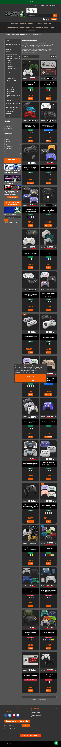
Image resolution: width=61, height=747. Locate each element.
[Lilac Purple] (50, 301)
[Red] (49, 555)
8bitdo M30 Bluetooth (48, 337)
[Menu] (36, 9)
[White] (30, 90)
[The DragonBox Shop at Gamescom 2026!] (12, 178)
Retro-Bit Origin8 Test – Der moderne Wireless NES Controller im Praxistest (11, 193)
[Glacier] (33, 217)
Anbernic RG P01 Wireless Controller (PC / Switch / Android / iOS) (48, 295)
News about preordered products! (12, 708)
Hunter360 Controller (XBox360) (30, 83)
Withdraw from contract (30, 735)
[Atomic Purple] (53, 555)
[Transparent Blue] (32, 132)
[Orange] (50, 174)
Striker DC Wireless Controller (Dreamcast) (48, 591)
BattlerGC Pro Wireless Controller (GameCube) (30, 210)
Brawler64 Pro (48, 548)
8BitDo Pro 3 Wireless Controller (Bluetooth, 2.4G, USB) (48, 464)
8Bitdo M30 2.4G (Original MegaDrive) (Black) (30, 168)
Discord (17, 715)
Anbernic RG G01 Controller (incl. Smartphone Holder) (30, 548)
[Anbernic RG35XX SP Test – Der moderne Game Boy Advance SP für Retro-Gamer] (12, 166)
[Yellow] (32, 555)
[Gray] (50, 259)
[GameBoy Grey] (49, 90)
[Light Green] (33, 386)
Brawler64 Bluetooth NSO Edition (48, 252)
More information (19, 372)
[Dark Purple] (29, 217)
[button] (51, 6)
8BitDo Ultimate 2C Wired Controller (48, 506)
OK (6, 220)
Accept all (30, 376)
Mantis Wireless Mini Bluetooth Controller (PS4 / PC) (30, 464)
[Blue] (48, 174)
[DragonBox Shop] (14, 14)
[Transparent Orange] (51, 639)
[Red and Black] (47, 90)
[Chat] (56, 743)
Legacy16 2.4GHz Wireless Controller (30, 295)
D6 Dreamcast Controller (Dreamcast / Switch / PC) (30, 252)
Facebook (5, 715)
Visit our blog (13, 197)
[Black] (28, 90)
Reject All (30, 380)
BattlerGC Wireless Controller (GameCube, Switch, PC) (48, 168)
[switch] (34, 12)
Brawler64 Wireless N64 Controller (48, 633)
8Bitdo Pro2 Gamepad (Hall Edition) (30, 422)
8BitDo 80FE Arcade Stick (30, 675)
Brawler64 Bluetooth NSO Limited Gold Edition (48, 379)
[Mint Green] (29, 386)
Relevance (25, 56)
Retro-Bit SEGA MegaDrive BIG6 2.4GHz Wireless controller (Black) (48, 210)
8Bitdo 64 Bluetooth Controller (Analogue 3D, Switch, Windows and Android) (30, 506)
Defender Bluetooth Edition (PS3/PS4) (48, 675)
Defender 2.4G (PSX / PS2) (30, 591)
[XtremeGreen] (51, 555)
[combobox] (41, 15)
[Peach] (27, 386)
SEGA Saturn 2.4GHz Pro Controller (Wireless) (48, 126)
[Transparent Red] (30, 132)
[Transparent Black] (47, 555)
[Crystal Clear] (31, 217)
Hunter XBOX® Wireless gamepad (30, 633)
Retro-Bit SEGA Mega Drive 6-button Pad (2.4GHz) (30, 126)
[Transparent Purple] (45, 639)
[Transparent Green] (32, 90)
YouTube (13, 715)
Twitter (9, 715)
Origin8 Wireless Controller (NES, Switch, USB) (48, 83)
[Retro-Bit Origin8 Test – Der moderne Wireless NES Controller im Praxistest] (12, 187)
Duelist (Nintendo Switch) (48, 421)
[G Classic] (32, 428)
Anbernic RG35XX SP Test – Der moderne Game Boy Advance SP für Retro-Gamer (12, 172)
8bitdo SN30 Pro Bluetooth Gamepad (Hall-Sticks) (30, 337)
